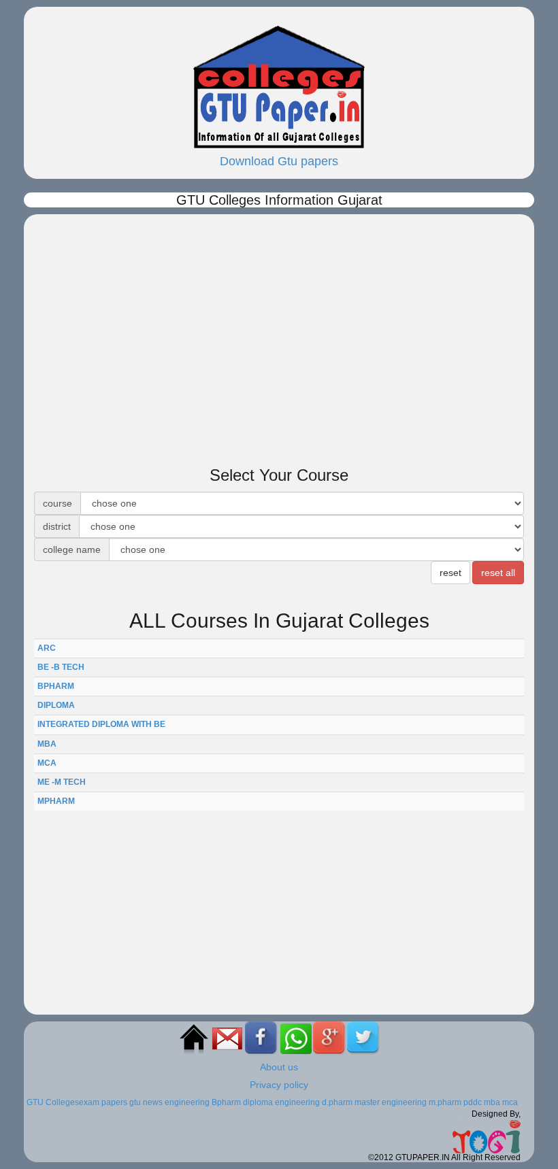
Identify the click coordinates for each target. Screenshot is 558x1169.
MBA (46, 744)
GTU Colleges (53, 1102)
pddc (472, 1102)
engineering (187, 1102)
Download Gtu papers (279, 161)
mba (492, 1102)
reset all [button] (498, 572)
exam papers (103, 1102)
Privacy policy (279, 1084)
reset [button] (450, 572)
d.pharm (337, 1102)
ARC (46, 648)
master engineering (391, 1102)
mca (510, 1102)
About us (279, 1067)
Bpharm (226, 1102)
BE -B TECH (60, 667)
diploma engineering (281, 1102)
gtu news (146, 1102)
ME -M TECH (61, 782)
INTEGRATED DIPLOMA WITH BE (101, 724)
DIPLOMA (56, 705)
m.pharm (445, 1102)
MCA (46, 763)
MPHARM (56, 801)
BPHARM (55, 686)
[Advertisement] (279, 309)
